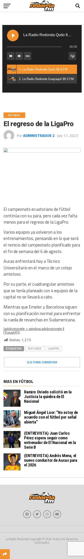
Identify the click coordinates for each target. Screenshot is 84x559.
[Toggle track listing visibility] (72, 56)
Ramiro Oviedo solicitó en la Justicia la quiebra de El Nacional (48, 396)
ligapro (54, 348)
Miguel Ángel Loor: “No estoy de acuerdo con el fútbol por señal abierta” (51, 417)
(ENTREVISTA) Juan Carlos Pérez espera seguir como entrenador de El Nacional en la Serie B (50, 440)
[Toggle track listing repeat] (27, 56)
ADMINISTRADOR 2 (39, 135)
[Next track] (19, 56)
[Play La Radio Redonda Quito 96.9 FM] (13, 35)
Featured (35, 348)
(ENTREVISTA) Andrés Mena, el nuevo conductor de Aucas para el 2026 (50, 460)
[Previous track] (10, 56)
